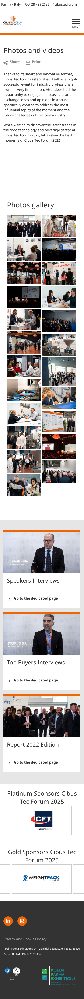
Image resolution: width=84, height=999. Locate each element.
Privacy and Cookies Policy (25, 939)
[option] (41, 820)
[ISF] (23, 976)
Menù (76, 27)
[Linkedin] (8, 921)
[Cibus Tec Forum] (15, 21)
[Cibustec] (61, 978)
